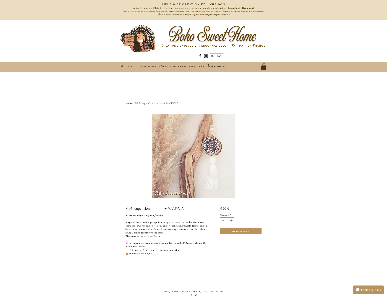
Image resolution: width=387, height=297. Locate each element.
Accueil (129, 103)
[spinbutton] (227, 220)
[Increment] (232, 220)
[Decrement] (223, 220)
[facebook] (200, 56)
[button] (264, 66)
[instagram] (205, 56)
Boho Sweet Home (212, 36)
